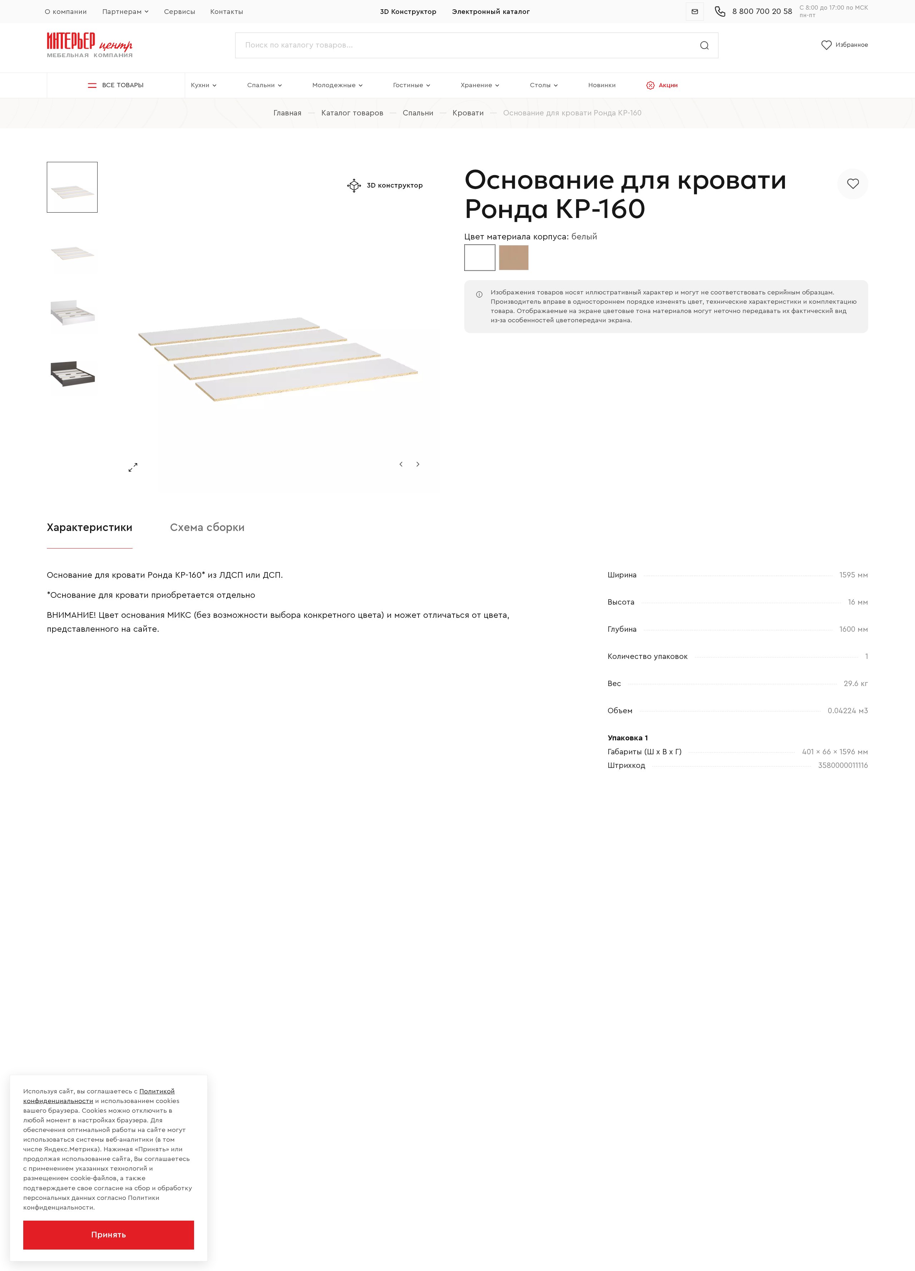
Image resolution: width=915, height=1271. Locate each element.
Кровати (468, 113)
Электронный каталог (491, 11)
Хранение (476, 85)
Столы (540, 85)
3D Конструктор (408, 11)
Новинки (602, 85)
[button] (401, 464)
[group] (275, 327)
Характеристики (90, 527)
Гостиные (408, 85)
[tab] (90, 527)
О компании (66, 11)
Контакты (226, 11)
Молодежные (334, 85)
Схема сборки (207, 527)
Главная (287, 113)
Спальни (261, 85)
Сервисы (179, 11)
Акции (668, 85)
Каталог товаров (352, 113)
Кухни (200, 85)
